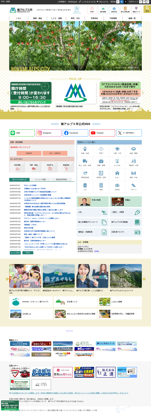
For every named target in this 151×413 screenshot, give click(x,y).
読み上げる (103, 2)
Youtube (100, 133)
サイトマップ (27, 410)
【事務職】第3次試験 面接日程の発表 (69, 106)
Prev (16, 46)
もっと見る (15, 253)
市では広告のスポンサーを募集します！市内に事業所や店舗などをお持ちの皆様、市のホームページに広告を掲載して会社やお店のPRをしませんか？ (68, 393)
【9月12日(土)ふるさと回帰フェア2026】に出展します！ (44, 247)
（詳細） (96, 251)
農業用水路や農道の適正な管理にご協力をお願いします (43, 210)
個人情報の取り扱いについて (59, 410)
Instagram (47, 133)
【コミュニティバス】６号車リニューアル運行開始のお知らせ (45, 244)
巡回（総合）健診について (33, 234)
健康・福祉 (37, 18)
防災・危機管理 (55, 153)
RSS (28, 253)
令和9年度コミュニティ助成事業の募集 (37, 195)
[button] (8, 93)
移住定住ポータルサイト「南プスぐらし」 (58, 290)
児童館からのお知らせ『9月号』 (35, 188)
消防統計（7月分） (30, 225)
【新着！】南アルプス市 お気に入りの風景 (39, 237)
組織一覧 (132, 18)
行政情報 (113, 18)
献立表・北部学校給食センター (35, 241)
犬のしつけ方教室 (30, 185)
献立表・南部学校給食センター (35, 221)
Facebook (74, 133)
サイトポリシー (40, 410)
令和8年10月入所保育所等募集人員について (39, 231)
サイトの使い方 (79, 410)
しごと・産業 (56, 18)
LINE (18, 133)
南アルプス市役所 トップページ (21, 10)
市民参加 (94, 18)
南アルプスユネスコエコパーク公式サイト (76, 10)
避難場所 (29, 153)
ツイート (64, 331)
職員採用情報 (61, 179)
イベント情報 (40, 179)
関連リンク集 (91, 410)
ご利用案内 (61, 2)
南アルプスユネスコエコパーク (121, 290)
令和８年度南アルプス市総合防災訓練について (40, 192)
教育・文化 (75, 18)
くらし (18, 18)
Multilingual (72, 2)
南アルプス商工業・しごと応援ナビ (89, 290)
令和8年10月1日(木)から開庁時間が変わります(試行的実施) (44, 203)
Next (135, 46)
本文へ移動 (5, 1)
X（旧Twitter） (129, 133)
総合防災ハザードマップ (20, 147)
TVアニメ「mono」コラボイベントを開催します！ (42, 218)
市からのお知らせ (19, 179)
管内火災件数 (28, 228)
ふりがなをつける (89, 2)
